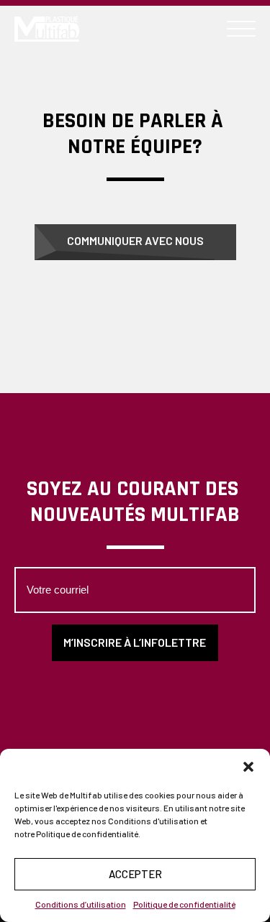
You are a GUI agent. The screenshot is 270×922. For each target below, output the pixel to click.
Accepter (135, 873)
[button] (248, 767)
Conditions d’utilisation (80, 904)
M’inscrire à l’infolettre (134, 642)
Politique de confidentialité (184, 904)
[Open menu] (241, 29)
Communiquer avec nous (135, 240)
